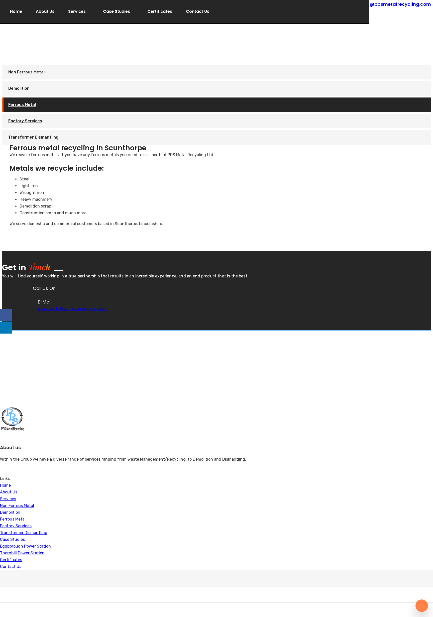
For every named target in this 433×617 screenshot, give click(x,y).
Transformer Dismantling (33, 137)
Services (77, 11)
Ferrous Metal (22, 104)
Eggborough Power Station (25, 546)
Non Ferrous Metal (26, 72)
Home (16, 11)
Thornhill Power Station (22, 553)
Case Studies (116, 11)
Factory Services (25, 121)
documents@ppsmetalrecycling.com (72, 308)
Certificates (159, 11)
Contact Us (197, 11)
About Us (45, 11)
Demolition (19, 88)
